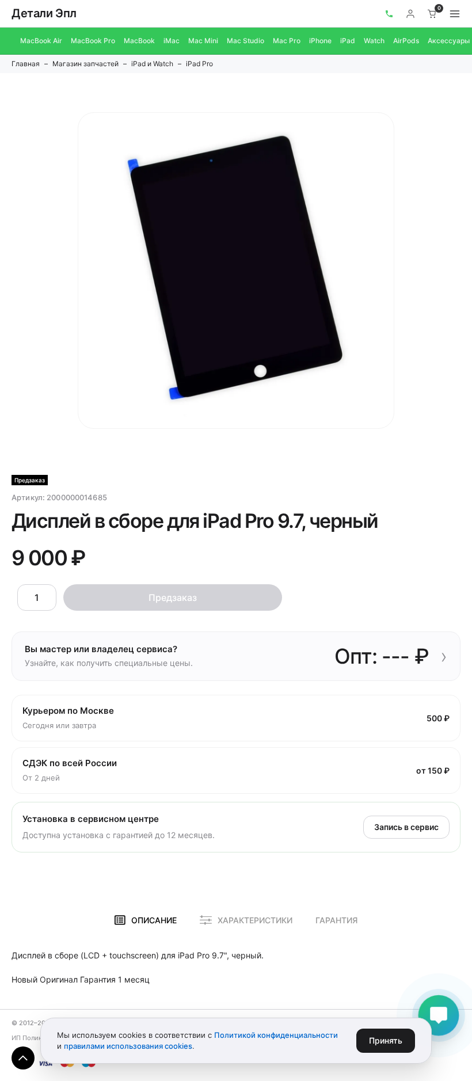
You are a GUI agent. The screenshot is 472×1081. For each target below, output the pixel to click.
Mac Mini (203, 40)
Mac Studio (245, 40)
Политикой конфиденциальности (276, 1035)
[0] (432, 14)
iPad (347, 40)
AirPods (406, 40)
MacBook (139, 40)
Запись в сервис (406, 827)
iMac (171, 40)
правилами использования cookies (128, 1045)
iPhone (320, 40)
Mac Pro (286, 40)
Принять (385, 1040)
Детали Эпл (44, 13)
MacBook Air (41, 40)
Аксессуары (449, 40)
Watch (374, 40)
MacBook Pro (93, 40)
